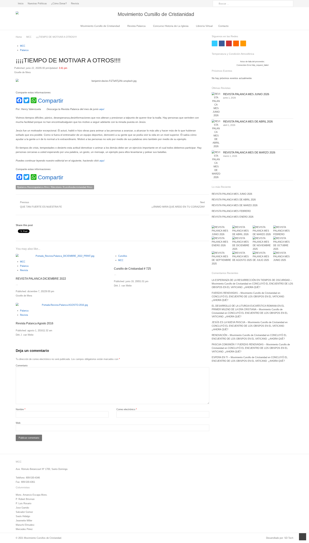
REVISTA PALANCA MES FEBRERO (231, 211)
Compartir (50, 101)
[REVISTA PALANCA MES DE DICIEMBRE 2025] (242, 244)
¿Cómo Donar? (59, 3)
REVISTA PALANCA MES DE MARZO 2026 (249, 152)
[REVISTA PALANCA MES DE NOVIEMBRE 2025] (263, 244)
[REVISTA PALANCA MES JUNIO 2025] (283, 256)
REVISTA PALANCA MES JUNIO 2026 (246, 94)
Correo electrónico (126, 409)
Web (18, 423)
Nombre (20, 409)
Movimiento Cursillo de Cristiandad (100, 25)
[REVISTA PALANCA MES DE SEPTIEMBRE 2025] (222, 258)
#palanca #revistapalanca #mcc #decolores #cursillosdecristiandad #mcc (55, 187)
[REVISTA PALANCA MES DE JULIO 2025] (263, 256)
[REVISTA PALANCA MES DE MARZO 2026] (216, 165)
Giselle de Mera (22, 72)
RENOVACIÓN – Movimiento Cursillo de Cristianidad (239, 335)
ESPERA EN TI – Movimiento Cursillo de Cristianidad (239, 357)
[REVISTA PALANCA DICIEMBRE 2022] (63, 256)
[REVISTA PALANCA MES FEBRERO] (283, 230)
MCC (22, 46)
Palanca (24, 50)
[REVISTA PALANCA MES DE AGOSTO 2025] (242, 256)
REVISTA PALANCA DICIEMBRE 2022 (41, 278)
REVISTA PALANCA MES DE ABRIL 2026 (248, 121)
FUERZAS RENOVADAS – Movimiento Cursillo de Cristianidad (244, 293)
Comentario (22, 365)
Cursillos (122, 256)
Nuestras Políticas (37, 3)
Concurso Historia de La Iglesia (170, 25)
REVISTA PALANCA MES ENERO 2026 (232, 216)
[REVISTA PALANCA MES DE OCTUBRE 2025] (283, 244)
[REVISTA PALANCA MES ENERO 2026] (222, 242)
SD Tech (288, 538)
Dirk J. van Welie (123, 285)
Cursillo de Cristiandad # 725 (132, 268)
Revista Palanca (136, 25)
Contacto (223, 25)
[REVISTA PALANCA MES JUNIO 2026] (216, 104)
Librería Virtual (204, 25)
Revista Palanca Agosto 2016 (34, 323)
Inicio (20, 3)
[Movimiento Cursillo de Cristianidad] (154, 14)
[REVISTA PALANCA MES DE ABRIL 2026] (216, 134)
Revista (75, 3)
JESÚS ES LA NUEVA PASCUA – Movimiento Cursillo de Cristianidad (248, 322)
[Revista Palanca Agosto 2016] (63, 305)
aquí (101, 109)
